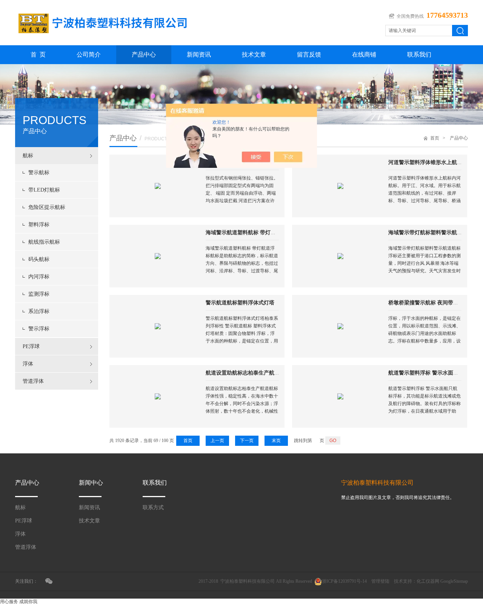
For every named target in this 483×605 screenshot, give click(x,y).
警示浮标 (38, 329)
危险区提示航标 (46, 207)
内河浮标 (38, 276)
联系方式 (153, 507)
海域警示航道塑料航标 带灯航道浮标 (249, 232)
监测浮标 (38, 294)
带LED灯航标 (44, 190)
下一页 (247, 440)
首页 (434, 138)
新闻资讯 (199, 54)
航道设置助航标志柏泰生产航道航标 (248, 373)
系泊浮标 (38, 311)
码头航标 (38, 259)
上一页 (217, 440)
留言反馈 (309, 54)
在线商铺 (364, 54)
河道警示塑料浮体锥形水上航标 (425, 162)
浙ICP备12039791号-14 (344, 581)
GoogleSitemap (454, 581)
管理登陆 (380, 581)
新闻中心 (91, 482)
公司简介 (89, 54)
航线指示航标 (44, 242)
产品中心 (144, 54)
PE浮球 (31, 346)
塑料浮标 (38, 224)
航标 (28, 155)
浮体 (28, 364)
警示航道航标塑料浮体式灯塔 (240, 303)
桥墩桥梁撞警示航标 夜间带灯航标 (428, 303)
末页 (276, 440)
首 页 (38, 54)
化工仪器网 (428, 581)
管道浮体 (33, 381)
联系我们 (419, 54)
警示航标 (38, 172)
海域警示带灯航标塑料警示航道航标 (430, 232)
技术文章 (254, 54)
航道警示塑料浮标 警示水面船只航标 (431, 373)
